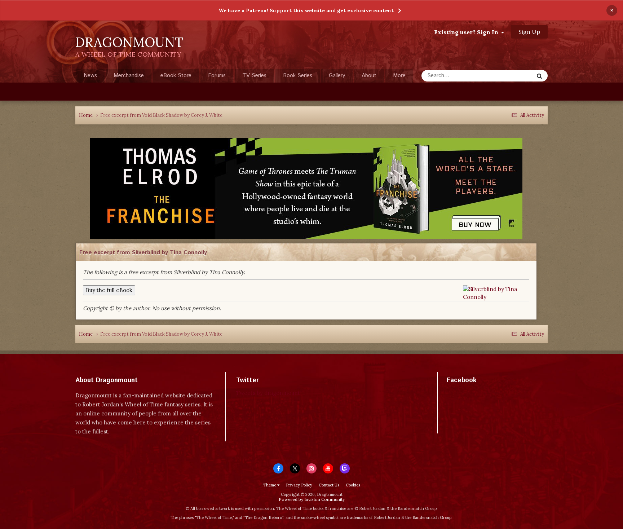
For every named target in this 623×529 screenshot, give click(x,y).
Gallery (337, 75)
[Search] (539, 75)
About (369, 75)
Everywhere (510, 75)
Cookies (353, 485)
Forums (217, 75)
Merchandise (129, 75)
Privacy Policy (299, 485)
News (90, 75)
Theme (270, 485)
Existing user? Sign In (467, 32)
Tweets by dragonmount (268, 392)
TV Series (254, 75)
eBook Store (175, 75)
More (399, 75)
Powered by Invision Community (312, 499)
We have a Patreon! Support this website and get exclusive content (306, 10)
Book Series (297, 75)
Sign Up (529, 31)
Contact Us (329, 485)
